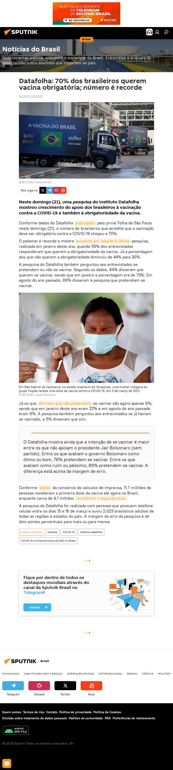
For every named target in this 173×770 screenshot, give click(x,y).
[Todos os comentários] (6, 763)
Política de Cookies (107, 712)
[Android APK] (16, 731)
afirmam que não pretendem (65, 403)
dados (44, 487)
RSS (108, 718)
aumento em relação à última (102, 241)
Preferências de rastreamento (134, 718)
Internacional (110, 673)
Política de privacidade (75, 712)
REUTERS (27, 182)
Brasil (132, 673)
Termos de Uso (33, 712)
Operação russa (80, 673)
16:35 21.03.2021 (31, 96)
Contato (51, 712)
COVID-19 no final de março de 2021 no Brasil (48, 540)
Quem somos (11, 712)
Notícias (52, 532)
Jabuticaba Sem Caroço (43, 673)
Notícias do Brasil (31, 532)
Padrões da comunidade (86, 718)
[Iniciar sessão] (157, 32)
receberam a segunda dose (101, 498)
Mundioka (10, 673)
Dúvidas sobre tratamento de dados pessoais (34, 718)
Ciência (147, 673)
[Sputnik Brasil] (22, 36)
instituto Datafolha (91, 532)
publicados (85, 222)
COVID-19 (69, 532)
